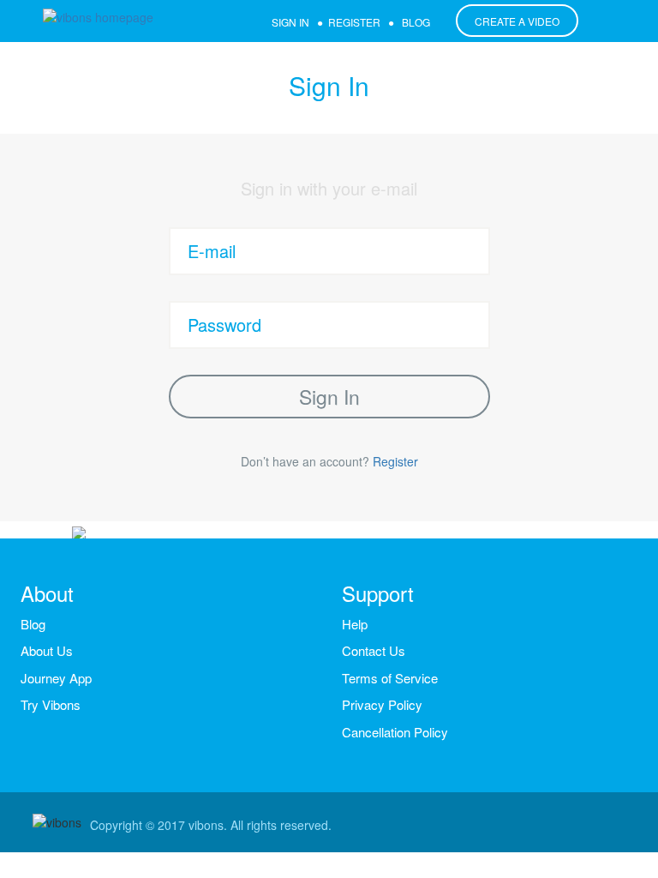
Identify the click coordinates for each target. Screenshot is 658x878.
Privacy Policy (382, 704)
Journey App (56, 678)
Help (355, 624)
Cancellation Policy (395, 732)
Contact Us (373, 650)
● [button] (379, 22)
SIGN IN (290, 22)
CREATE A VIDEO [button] (517, 21)
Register (395, 461)
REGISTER (354, 22)
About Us (47, 650)
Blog (33, 624)
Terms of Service (390, 678)
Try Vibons (51, 704)
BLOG (416, 22)
